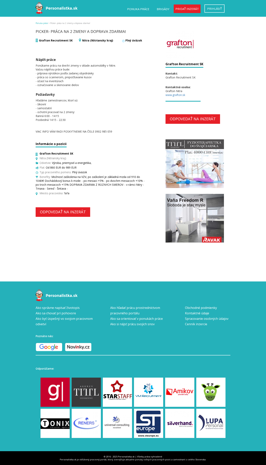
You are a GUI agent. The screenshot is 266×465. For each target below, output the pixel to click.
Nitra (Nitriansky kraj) (97, 40)
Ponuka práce (138, 9)
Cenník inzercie (196, 324)
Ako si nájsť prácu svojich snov (132, 324)
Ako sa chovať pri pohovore (56, 313)
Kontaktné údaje (197, 313)
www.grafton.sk (175, 95)
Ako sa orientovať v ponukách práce (136, 318)
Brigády (163, 9)
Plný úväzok (133, 40)
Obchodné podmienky (201, 308)
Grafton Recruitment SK (56, 40)
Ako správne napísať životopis (58, 308)
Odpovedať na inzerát (63, 211)
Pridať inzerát (187, 9)
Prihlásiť (214, 9)
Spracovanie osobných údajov (206, 318)
